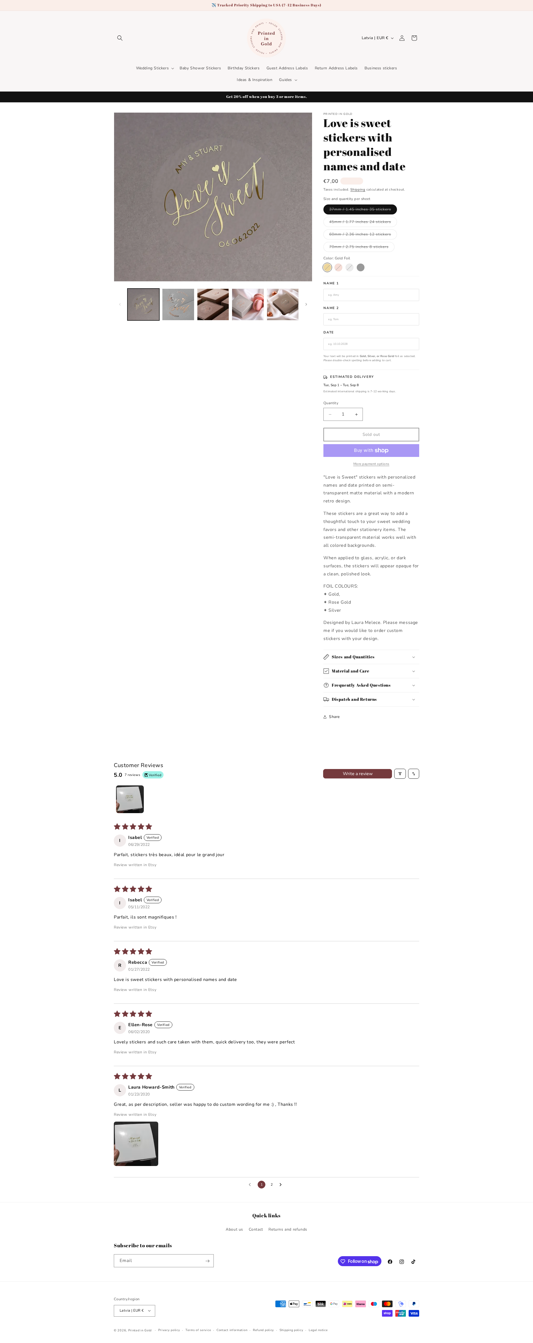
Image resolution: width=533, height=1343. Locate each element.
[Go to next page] (282, 1185)
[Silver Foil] (349, 268)
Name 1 (331, 283)
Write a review (358, 774)
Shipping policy (291, 1330)
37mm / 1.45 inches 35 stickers (363, 210)
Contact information (232, 1330)
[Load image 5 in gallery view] (283, 304)
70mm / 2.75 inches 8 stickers (361, 248)
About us (234, 1229)
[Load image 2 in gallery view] (178, 304)
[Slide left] (120, 304)
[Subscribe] (207, 1261)
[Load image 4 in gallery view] (248, 304)
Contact (256, 1229)
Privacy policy (169, 1330)
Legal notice (318, 1330)
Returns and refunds (287, 1229)
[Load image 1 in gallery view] (143, 304)
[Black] (360, 268)
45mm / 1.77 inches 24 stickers (363, 223)
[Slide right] (306, 304)
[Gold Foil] (327, 268)
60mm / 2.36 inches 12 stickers (363, 235)
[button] (120, 38)
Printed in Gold (140, 1330)
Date (328, 332)
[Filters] (400, 774)
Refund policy (263, 1330)
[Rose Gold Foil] (338, 268)
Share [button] (334, 717)
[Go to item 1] (130, 799)
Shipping (357, 189)
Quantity (330, 403)
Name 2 (331, 308)
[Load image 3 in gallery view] (213, 304)
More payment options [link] (371, 464)
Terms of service (198, 1330)
